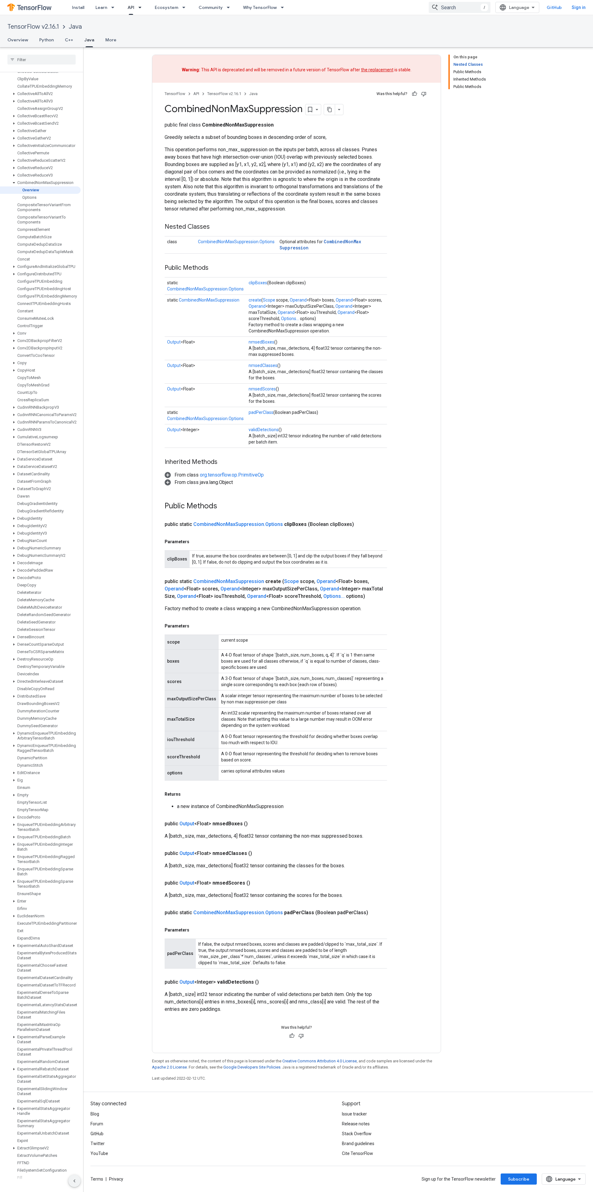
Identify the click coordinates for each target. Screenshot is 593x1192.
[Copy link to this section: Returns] (187, 794)
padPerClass (261, 412)
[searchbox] (41, 60)
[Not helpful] (423, 93)
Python (46, 40)
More (110, 40)
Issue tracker (354, 1113)
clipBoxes (258, 282)
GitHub (554, 7)
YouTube (99, 1153)
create (255, 300)
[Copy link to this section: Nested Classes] (216, 227)
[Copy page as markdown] (329, 109)
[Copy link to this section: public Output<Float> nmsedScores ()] (257, 883)
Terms (96, 1179)
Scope (269, 300)
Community (211, 7)
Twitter (97, 1143)
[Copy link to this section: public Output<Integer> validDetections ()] (266, 982)
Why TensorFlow (260, 7)
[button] (40, 94)
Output (174, 342)
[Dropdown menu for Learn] (114, 7)
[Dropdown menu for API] (141, 7)
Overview (17, 40)
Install (78, 7)
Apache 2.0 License (169, 1067)
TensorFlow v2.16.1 (33, 27)
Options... (290, 318)
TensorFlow (175, 93)
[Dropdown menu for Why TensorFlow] (284, 7)
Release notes (356, 1123)
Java (75, 27)
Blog (94, 1113)
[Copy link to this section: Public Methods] (214, 268)
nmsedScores (262, 388)
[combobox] (459, 7)
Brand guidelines (358, 1143)
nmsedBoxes (261, 342)
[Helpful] (414, 93)
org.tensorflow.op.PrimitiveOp (232, 475)
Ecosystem (166, 7)
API (131, 7)
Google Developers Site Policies (251, 1067)
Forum (96, 1123)
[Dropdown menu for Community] (230, 7)
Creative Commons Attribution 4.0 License (319, 1061)
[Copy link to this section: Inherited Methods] (223, 462)
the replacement (377, 69)
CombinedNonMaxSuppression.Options (236, 241)
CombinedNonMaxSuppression (209, 300)
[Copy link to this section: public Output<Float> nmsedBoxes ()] (255, 823)
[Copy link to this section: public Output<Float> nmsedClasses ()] (259, 853)
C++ (69, 40)
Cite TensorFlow (357, 1153)
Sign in (579, 7)
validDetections (264, 429)
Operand (298, 300)
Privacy (116, 1179)
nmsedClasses (263, 365)
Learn (101, 7)
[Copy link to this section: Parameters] (195, 541)
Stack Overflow (357, 1133)
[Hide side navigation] (74, 1181)
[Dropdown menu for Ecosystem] (185, 7)
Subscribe (518, 1179)
